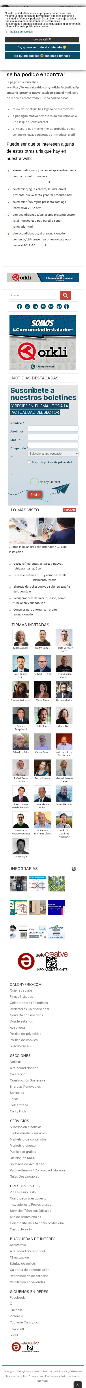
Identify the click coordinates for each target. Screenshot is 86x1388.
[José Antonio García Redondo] (21, 795)
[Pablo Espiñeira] (21, 743)
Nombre (17, 423)
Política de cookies (24, 1040)
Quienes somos (21, 990)
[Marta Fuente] (42, 769)
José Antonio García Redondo (20, 806)
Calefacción (18, 1074)
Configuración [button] (42, 39)
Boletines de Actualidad (27, 1164)
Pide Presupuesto (23, 1192)
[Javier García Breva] (42, 795)
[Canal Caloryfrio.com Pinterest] (59, 306)
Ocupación (19, 448)
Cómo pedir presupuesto (28, 1198)
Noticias (15, 1062)
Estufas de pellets (23, 1263)
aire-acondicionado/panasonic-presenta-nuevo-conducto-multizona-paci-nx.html (44, 176)
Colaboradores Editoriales (29, 1003)
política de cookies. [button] (21, 31)
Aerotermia (18, 1245)
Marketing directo (23, 1145)
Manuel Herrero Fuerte (64, 780)
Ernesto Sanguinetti (21, 728)
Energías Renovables (25, 1086)
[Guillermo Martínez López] (42, 821)
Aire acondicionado (24, 1068)
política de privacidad (58, 462)
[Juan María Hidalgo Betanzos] (21, 821)
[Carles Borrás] (42, 743)
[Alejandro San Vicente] (64, 665)
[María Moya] (42, 691)
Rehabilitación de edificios (29, 1276)
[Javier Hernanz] (64, 795)
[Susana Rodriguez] (21, 691)
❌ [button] (83, 9)
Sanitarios (17, 1093)
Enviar (35, 495)
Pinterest (16, 1316)
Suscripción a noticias (25, 1127)
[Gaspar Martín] (64, 691)
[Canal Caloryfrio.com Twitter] (27, 306)
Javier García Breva (42, 806)
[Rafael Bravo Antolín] (21, 769)
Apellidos (17, 431)
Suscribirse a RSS (23, 1046)
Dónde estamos (21, 1021)
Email (15, 440)
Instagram (17, 1328)
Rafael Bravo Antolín (21, 780)
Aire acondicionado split (27, 1251)
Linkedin (16, 1310)
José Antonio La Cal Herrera (64, 754)
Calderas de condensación (29, 1270)
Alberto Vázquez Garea (64, 650)
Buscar (65, 295)
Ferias (14, 1099)
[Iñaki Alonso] (42, 717)
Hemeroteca (19, 1105)
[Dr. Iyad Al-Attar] (42, 665)
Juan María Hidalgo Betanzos (20, 832)
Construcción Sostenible (27, 1080)
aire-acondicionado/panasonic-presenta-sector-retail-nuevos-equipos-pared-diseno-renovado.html (44, 220)
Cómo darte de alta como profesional (37, 1223)
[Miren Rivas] (64, 717)
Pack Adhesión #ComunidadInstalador (37, 1170)
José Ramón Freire (20, 676)
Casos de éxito (21, 1229)
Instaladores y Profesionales (30, 1204)
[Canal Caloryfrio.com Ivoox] (67, 306)
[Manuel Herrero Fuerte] (64, 769)
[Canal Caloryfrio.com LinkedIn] (35, 306)
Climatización (19, 1257)
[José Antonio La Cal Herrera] (64, 743)
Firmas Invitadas (21, 996)
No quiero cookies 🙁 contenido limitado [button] (42, 55)
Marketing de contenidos (28, 1139)
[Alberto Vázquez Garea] (64, 639)
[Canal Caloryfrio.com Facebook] (19, 306)
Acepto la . (52, 462)
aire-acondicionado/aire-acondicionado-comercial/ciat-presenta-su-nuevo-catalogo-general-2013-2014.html (42, 239)
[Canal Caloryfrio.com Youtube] (43, 306)
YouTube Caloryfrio (24, 1322)
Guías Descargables (24, 1176)
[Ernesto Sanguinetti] (21, 717)
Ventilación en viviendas (27, 1282)
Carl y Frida (18, 1111)
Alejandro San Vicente (63, 676)
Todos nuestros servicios (28, 1133)
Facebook (17, 1297)
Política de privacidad (25, 1034)
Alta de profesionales (25, 1217)
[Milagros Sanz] (21, 639)
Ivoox (14, 1335)
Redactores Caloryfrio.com (29, 1009)
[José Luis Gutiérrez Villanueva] (64, 821)
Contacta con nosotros (26, 1015)
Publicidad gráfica (23, 1152)
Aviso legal (18, 1027)
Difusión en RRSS (22, 1158)
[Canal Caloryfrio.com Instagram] (51, 306)
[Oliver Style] (21, 847)
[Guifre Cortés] (42, 639)
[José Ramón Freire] (21, 665)
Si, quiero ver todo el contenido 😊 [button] (42, 47)
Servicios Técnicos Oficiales (30, 1211)
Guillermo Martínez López (42, 832)
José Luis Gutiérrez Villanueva (64, 833)
